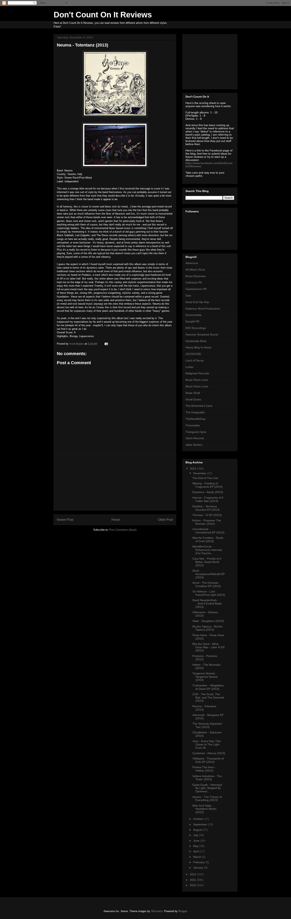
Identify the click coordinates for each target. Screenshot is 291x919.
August (198, 829)
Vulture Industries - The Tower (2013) (207, 778)
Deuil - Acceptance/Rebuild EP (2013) (208, 574)
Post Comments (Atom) (122, 529)
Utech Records (194, 438)
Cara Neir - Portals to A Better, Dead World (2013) (206, 562)
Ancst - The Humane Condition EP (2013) (206, 584)
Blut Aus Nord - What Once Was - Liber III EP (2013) (208, 647)
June (196, 840)
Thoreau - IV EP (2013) (207, 515)
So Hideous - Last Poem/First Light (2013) (208, 593)
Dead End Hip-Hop (197, 302)
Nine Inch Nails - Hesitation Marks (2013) (204, 809)
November (200, 473)
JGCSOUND (193, 353)
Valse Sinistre (193, 444)
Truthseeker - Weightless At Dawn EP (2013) (208, 687)
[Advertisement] (115, 482)
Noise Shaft (192, 392)
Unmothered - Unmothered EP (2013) (208, 530)
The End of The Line (205, 478)
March (197, 856)
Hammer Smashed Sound (201, 334)
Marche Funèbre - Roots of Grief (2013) (207, 539)
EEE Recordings (195, 328)
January (198, 867)
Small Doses (193, 399)
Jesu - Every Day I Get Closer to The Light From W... (206, 744)
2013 (193, 468)
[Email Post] (106, 343)
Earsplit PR (192, 321)
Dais (188, 295)
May (196, 846)
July (196, 835)
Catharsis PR (193, 282)
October (198, 818)
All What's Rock (195, 269)
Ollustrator (157, 911)
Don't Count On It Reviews (103, 14)
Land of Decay (194, 360)
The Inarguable (195, 412)
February (199, 862)
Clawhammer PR (196, 289)
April (196, 851)
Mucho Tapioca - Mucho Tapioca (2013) (207, 628)
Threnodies (192, 425)
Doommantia (193, 314)
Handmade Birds (195, 341)
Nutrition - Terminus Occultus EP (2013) (206, 508)
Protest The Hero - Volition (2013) (204, 769)
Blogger (182, 911)
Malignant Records (197, 373)
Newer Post (65, 519)
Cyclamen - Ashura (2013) (208, 753)
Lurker (189, 367)
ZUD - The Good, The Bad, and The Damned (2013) (208, 697)
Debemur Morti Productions (202, 308)
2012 (193, 874)
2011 (193, 879)
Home (115, 519)
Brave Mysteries (195, 276)
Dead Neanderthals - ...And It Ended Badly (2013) (207, 603)
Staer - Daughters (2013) (208, 620)
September (200, 824)
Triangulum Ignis (195, 431)
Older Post (165, 519)
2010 (193, 885)
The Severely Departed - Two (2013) (207, 725)
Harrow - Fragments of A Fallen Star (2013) (207, 499)
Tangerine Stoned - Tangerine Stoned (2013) (205, 677)
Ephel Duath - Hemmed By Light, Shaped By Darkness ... (207, 788)
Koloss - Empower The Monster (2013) (206, 522)
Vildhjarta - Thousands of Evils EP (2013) (208, 760)
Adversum (191, 263)
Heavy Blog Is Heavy (198, 347)
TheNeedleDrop (195, 418)
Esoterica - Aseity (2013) (207, 492)
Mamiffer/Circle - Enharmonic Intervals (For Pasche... (207, 550)
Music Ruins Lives (196, 379)
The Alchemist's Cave (198, 405)
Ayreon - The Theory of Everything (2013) (207, 798)
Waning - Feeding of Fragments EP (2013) (207, 485)
